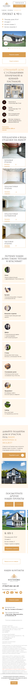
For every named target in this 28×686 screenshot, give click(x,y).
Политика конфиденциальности (13, 620)
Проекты (10, 10)
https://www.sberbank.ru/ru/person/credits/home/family (14, 669)
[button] (14, 61)
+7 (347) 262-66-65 (10, 586)
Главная (4, 10)
